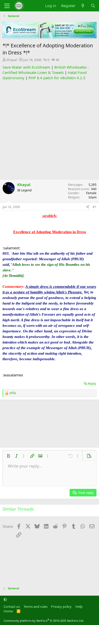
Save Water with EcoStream (26, 67)
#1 (94, 207)
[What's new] (83, 5)
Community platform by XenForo (44, 620)
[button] (8, 456)
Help (78, 606)
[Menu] (7, 6)
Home (8, 611)
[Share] (87, 207)
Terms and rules (35, 606)
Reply (92, 383)
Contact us (12, 606)
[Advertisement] (49, 129)
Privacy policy (61, 606)
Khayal (12, 59)
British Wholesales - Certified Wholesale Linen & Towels (46, 70)
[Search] (93, 5)
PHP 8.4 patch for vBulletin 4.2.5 (57, 77)
